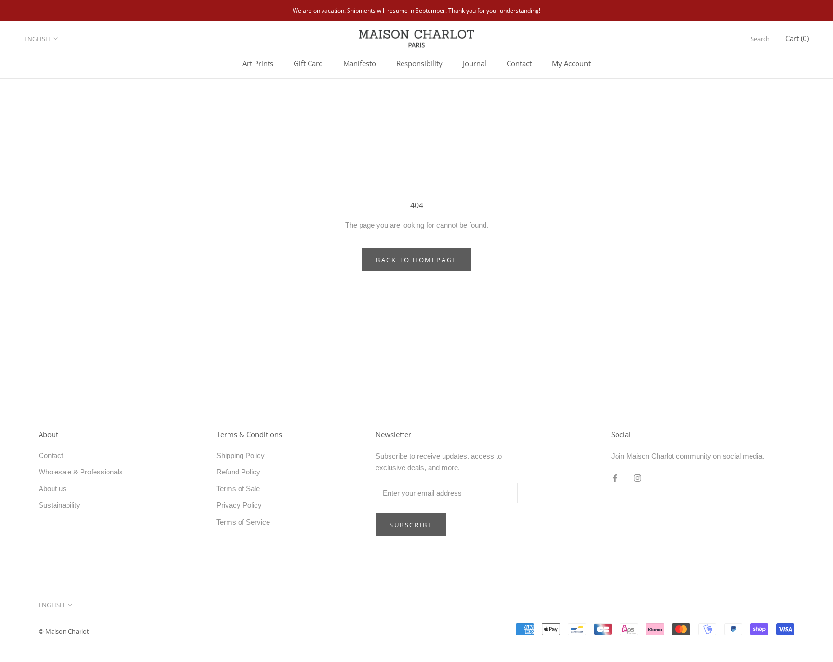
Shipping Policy (240, 455)
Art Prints (257, 63)
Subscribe (411, 524)
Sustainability (59, 505)
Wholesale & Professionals (81, 472)
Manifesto (359, 63)
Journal (474, 63)
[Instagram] (637, 478)
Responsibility (419, 63)
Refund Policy (238, 472)
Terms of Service (243, 522)
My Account (571, 63)
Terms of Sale (238, 489)
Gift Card (308, 63)
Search (760, 38)
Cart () (797, 38)
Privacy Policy (239, 505)
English (37, 38)
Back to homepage (416, 260)
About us (53, 489)
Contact (519, 63)
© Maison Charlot (64, 631)
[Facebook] (614, 478)
